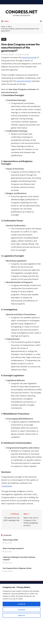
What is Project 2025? (10, 540)
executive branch (29, 57)
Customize (21, 610)
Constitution (6, 486)
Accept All (21, 604)
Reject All (21, 615)
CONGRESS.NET (21, 11)
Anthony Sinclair (8, 54)
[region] (21, 602)
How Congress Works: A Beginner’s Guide (17, 568)
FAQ (4, 39)
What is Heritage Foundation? (13, 548)
